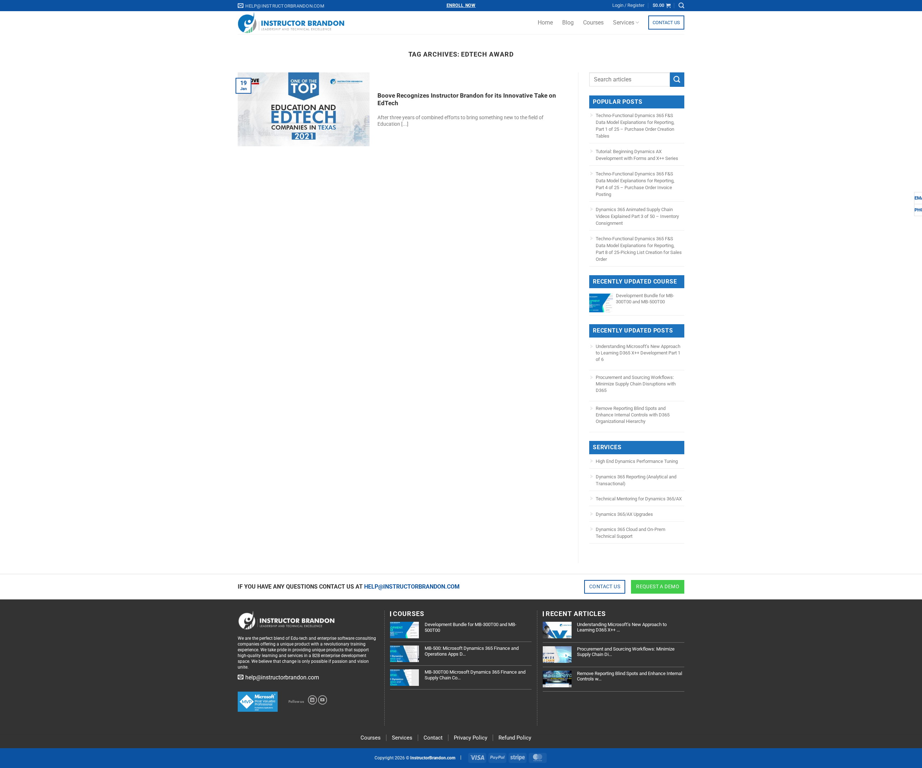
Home (545, 22)
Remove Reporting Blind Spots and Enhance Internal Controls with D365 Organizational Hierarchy (633, 415)
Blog (568, 22)
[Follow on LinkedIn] (312, 700)
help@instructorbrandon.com (412, 586)
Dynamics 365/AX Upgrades (624, 514)
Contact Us (666, 22)
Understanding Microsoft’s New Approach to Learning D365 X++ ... (622, 627)
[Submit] (677, 79)
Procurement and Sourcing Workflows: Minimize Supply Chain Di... (626, 651)
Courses (593, 22)
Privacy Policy (470, 737)
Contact (433, 737)
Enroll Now (461, 5)
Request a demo (657, 586)
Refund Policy (514, 737)
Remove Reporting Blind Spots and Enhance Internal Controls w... (629, 676)
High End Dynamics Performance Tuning (637, 461)
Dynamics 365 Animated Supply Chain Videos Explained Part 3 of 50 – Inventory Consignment (637, 216)
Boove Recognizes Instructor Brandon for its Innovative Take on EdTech (466, 99)
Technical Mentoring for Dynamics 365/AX (639, 498)
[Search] (681, 5)
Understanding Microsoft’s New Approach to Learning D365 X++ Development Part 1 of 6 (638, 353)
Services (623, 22)
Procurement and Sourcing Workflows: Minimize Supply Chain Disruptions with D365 (636, 384)
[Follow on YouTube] (322, 700)
